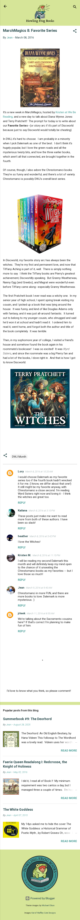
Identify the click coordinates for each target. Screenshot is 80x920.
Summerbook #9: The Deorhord (27, 719)
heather (23, 536)
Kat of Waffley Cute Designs (43, 913)
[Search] (75, 7)
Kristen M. (24, 555)
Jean (21, 587)
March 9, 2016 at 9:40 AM (39, 587)
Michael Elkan (48, 905)
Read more (69, 750)
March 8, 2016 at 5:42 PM (43, 536)
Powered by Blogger (42, 898)
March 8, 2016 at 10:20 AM (39, 471)
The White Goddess (18, 809)
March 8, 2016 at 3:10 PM (42, 510)
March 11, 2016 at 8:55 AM (40, 613)
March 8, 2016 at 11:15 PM (46, 555)
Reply (21, 502)
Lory (21, 471)
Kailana (22, 510)
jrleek (21, 613)
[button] (75, 31)
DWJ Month (19, 456)
